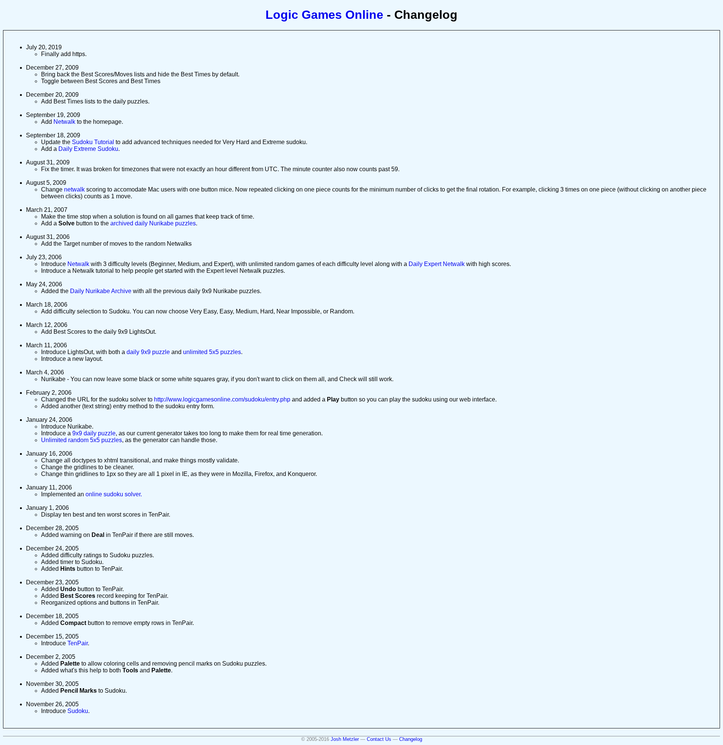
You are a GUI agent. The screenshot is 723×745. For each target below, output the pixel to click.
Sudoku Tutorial (93, 142)
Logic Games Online (324, 14)
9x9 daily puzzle (94, 433)
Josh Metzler (345, 739)
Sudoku (77, 711)
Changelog (410, 739)
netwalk (74, 189)
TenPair (77, 643)
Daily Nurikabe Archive (100, 291)
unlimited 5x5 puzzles (212, 352)
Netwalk (64, 122)
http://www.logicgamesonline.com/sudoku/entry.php (222, 399)
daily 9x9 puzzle (148, 352)
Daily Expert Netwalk (437, 264)
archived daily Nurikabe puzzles (153, 223)
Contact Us (379, 739)
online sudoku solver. (113, 494)
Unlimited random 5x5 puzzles (81, 440)
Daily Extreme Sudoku (88, 149)
